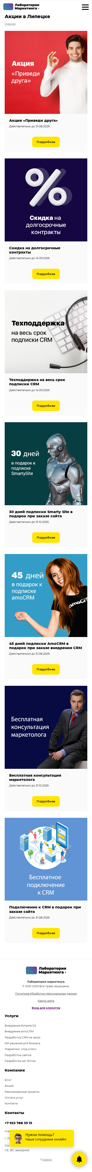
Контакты (11, 1103)
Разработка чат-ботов (20, 1061)
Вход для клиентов (46, 1008)
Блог (8, 1080)
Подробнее (46, 142)
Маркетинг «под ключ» (21, 1049)
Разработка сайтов (18, 1055)
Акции (9, 1085)
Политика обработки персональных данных (46, 993)
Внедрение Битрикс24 (20, 1025)
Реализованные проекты (22, 1091)
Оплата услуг (14, 1097)
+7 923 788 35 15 (18, 1123)
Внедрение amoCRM (19, 1031)
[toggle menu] (85, 7)
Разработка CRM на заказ (22, 1037)
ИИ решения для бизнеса (22, 1043)
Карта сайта (46, 1000)
